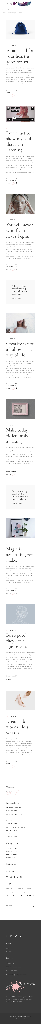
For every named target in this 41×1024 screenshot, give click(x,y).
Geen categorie (12, 854)
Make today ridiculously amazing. (17, 435)
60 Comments (11, 677)
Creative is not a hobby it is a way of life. (20, 349)
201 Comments (11, 266)
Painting (21, 895)
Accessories (11, 848)
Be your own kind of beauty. (15, 827)
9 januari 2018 (11, 810)
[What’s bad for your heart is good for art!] (20, 29)
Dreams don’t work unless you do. (18, 726)
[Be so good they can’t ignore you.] (20, 614)
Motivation (10, 895)
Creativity (14, 45)
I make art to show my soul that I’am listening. (18, 141)
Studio (29, 895)
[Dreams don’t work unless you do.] (20, 700)
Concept (18, 889)
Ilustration (18, 892)
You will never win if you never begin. (19, 230)
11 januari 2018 (12, 90)
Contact (9, 951)
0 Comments (10, 92)
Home (4, 13)
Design (8, 892)
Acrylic (9, 889)
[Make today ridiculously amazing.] (20, 409)
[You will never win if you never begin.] (20, 204)
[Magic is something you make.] (20, 528)
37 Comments (11, 180)
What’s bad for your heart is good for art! (20, 56)
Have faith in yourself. (13, 821)
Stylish (9, 898)
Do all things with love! (13, 834)
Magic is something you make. (20, 554)
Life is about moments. (14, 808)
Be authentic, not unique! (14, 814)
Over (7, 948)
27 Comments (11, 385)
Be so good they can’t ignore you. (16, 640)
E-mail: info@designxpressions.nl (17, 975)
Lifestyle (10, 857)
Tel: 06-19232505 (11, 971)
